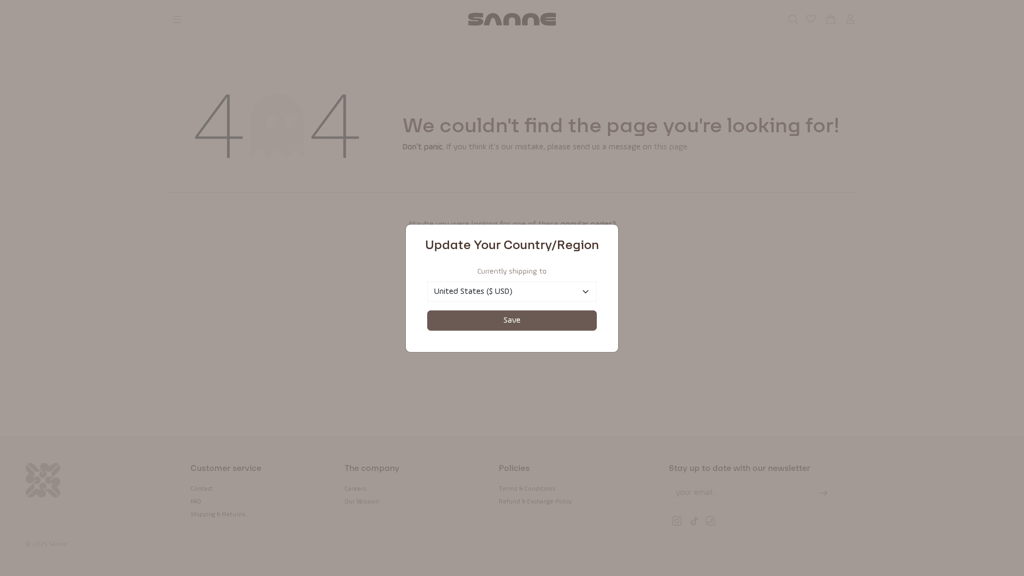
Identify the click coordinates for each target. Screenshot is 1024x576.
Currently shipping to (512, 271)
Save (512, 320)
